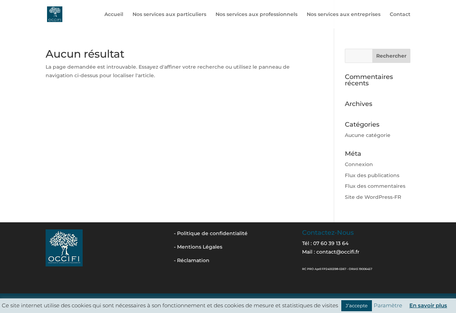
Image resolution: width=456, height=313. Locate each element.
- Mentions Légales (198, 247)
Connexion (359, 164)
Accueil (113, 14)
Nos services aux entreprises (343, 14)
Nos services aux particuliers (169, 14)
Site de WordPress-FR (373, 197)
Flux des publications (372, 175)
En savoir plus (428, 305)
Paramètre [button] (388, 305)
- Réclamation (191, 260)
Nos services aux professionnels (256, 14)
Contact (400, 14)
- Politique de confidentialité (211, 233)
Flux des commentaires (375, 186)
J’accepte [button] (357, 305)
